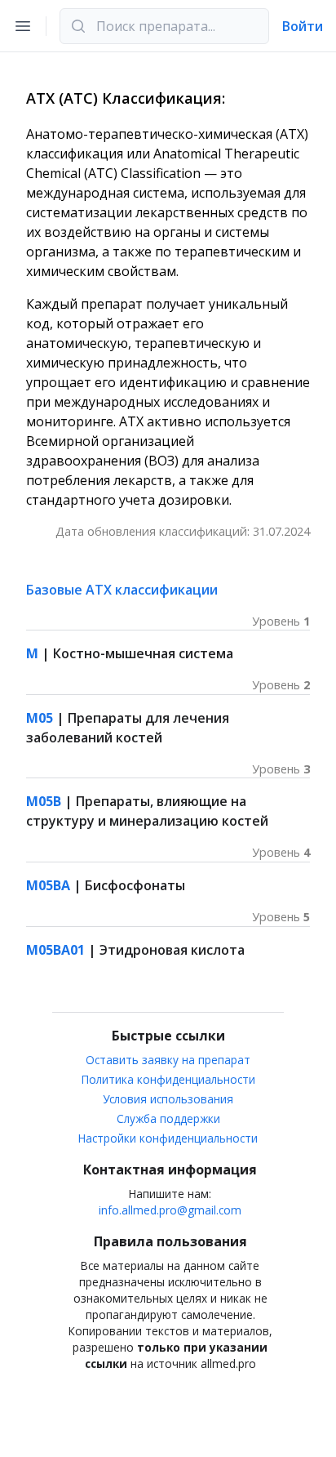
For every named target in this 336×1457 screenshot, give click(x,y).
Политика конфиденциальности (168, 1079)
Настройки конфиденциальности (168, 1138)
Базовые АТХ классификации (122, 590)
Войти (302, 26)
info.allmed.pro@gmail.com (170, 1210)
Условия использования (168, 1099)
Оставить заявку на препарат (168, 1059)
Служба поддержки (168, 1118)
